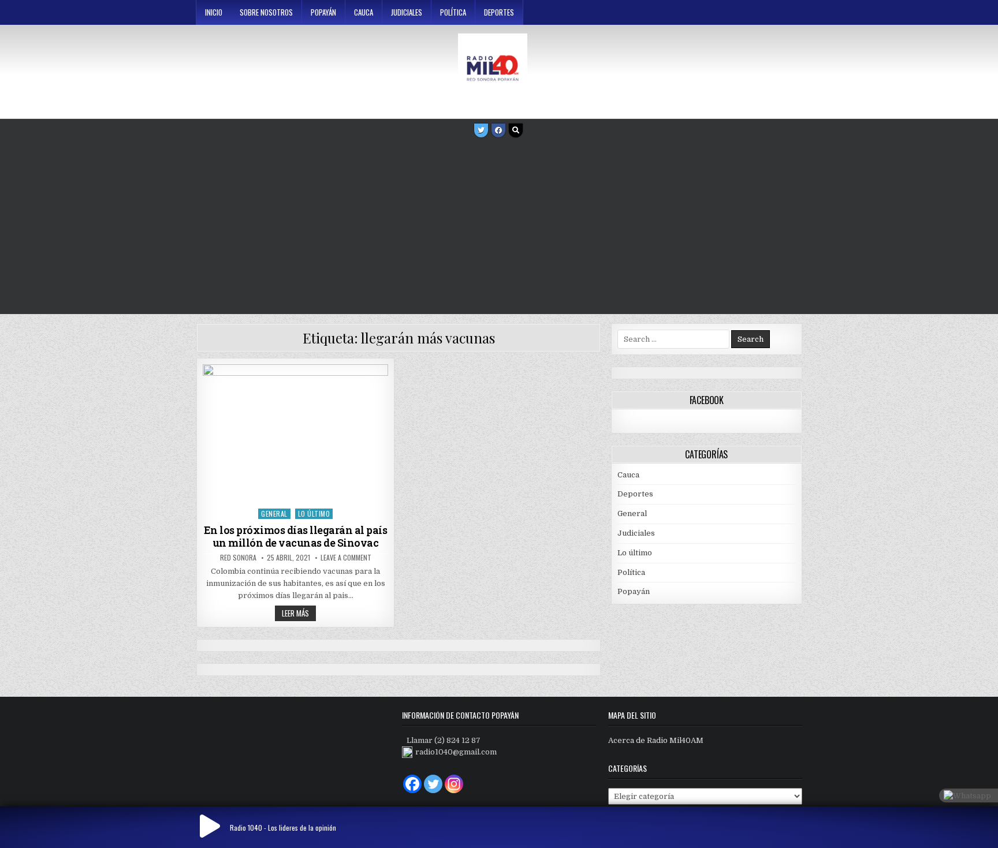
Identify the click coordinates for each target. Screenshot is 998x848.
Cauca (363, 12)
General (274, 513)
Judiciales (406, 12)
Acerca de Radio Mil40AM (655, 740)
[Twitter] (481, 130)
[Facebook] (498, 130)
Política (453, 12)
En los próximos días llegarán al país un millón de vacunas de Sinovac (296, 536)
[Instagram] (454, 784)
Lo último (314, 513)
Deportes (499, 12)
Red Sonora (238, 557)
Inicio (213, 12)
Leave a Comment (346, 557)
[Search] (516, 130)
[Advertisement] (499, 227)
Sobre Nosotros (266, 12)
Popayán (323, 12)
